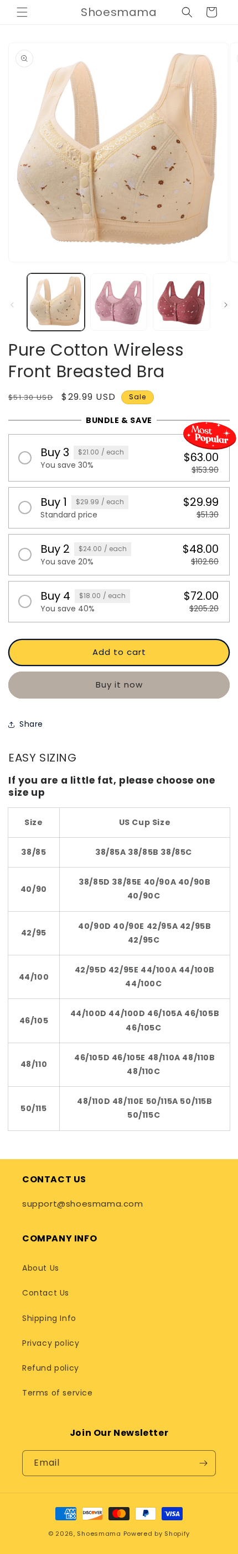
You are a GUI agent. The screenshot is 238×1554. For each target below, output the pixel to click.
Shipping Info (49, 1318)
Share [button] (31, 724)
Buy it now (119, 684)
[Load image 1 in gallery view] (56, 302)
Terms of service (57, 1392)
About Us (40, 1267)
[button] (22, 12)
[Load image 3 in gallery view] (181, 302)
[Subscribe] (203, 1463)
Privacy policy (50, 1343)
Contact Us (45, 1292)
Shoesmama (99, 1533)
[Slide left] (12, 305)
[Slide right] (226, 305)
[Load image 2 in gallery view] (119, 302)
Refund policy (50, 1367)
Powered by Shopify (156, 1533)
